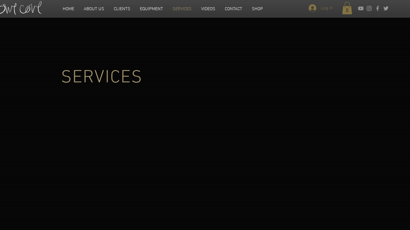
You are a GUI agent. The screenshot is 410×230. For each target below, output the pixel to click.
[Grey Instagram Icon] (369, 8)
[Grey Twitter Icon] (386, 8)
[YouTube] (360, 8)
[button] (347, 8)
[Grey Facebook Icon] (377, 8)
